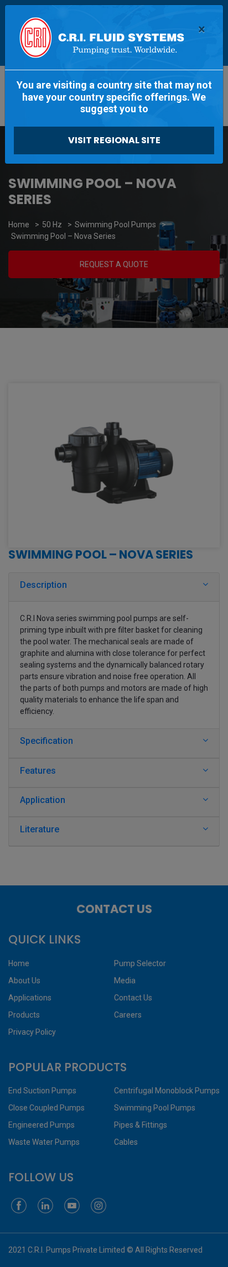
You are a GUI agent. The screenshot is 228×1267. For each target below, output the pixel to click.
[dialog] (114, 633)
